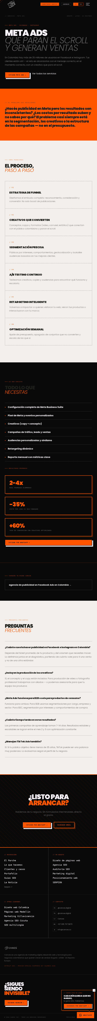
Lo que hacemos (13, 865)
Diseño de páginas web (66, 860)
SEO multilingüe (14, 925)
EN (81, 4)
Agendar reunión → (16, 1003)
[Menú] (88, 4)
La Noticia (10, 882)
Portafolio (10, 873)
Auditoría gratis (49, 4)
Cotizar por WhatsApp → (19, 542)
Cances (7, 955)
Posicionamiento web (65, 878)
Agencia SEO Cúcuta (16, 920)
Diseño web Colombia (16, 907)
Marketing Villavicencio (19, 916)
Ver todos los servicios (44, 73)
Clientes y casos (14, 869)
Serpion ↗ (8, 887)
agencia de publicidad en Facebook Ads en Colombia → (40, 584)
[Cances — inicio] (48, 948)
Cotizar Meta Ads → (17, 75)
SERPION (57, 882)
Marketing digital (64, 873)
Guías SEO (10, 878)
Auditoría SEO (61, 869)
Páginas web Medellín (17, 912)
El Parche (10, 860)
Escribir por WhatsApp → (78, 1006)
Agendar (66, 4)
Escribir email (64, 825)
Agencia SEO (60, 865)
